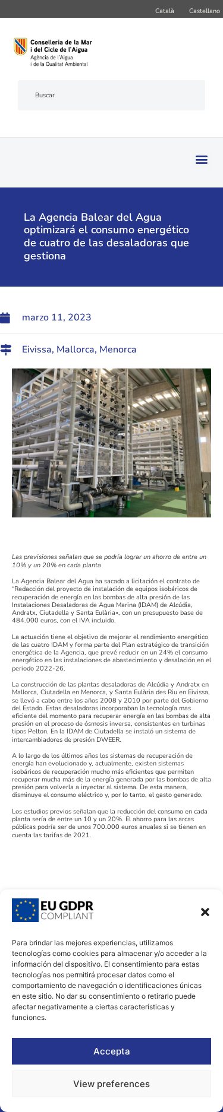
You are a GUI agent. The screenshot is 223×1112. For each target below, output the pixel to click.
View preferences (111, 1083)
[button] (205, 912)
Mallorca (75, 349)
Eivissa (37, 349)
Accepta (111, 1051)
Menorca (118, 349)
